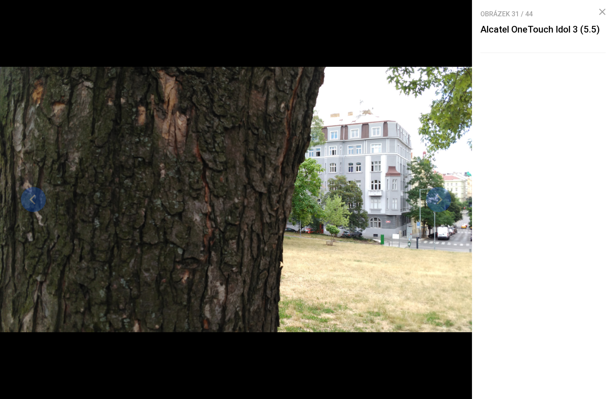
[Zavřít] (602, 12)
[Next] (438, 199)
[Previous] (33, 199)
